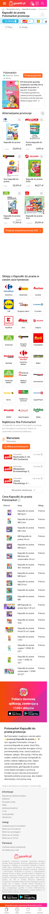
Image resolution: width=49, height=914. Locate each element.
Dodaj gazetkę (8, 814)
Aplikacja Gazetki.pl (10, 808)
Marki (4, 805)
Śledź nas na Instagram (11, 832)
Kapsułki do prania (29, 9)
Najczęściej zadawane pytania (14, 796)
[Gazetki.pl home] (17, 3)
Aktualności (6, 817)
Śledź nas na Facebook (11, 829)
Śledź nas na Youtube (10, 835)
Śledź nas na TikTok (10, 838)
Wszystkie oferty (13, 9)
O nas (4, 811)
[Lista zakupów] (37, 3)
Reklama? (6, 799)
